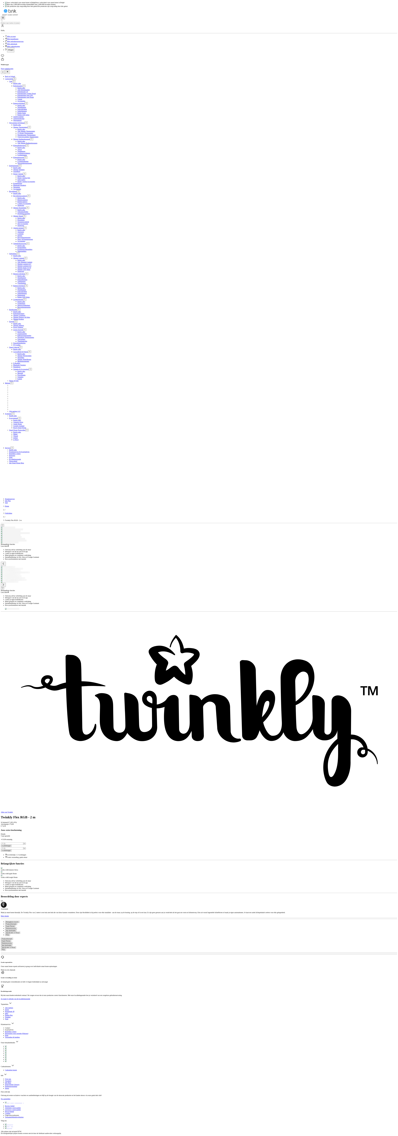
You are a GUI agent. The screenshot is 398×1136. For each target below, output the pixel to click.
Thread (15, 436)
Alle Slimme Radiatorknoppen (27, 143)
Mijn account (11, 36)
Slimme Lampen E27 (24, 264)
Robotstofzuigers (18, 313)
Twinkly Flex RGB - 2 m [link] (13, 520)
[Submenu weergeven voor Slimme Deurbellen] (27, 207)
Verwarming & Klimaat (16, 123)
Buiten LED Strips (23, 297)
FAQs (3, 949)
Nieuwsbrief (13, 461)
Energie (11, 321)
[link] (7, 506)
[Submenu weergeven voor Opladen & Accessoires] (30, 369)
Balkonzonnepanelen (24, 335)
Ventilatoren (21, 151)
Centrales (20, 234)
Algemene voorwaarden (13, 1108)
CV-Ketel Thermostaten (25, 133)
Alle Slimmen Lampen (24, 262)
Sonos (7, 1010)
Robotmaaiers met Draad (25, 97)
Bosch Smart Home (19, 428)
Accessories (21, 101)
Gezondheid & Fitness (20, 352)
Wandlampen (21, 107)
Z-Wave (16, 440)
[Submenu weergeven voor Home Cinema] (24, 173)
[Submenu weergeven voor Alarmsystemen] (25, 228)
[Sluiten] (7, 72)
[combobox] (10, 23)
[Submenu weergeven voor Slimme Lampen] (25, 258)
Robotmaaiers (17, 86)
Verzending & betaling (12, 1037)
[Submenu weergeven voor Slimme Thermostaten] (29, 127)
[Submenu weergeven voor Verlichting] (18, 253)
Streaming (16, 187)
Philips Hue (9, 1015)
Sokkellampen (22, 111)
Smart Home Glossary (12, 1084)
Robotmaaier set (22, 92)
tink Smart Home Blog (16, 463)
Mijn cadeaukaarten (13, 46)
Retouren (12, 455)
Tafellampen (21, 281)
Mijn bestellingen (12, 39)
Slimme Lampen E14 (24, 266)
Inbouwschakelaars (23, 305)
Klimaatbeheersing (19, 145)
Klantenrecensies (7, 943)
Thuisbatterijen (22, 341)
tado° (6, 1013)
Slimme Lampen (18, 258)
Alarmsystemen (18, 228)
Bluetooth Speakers (19, 185)
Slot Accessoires (22, 224)
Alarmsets (20, 232)
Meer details (5, 916)
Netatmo (8, 1017)
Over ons (8, 1079)
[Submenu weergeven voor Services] (12, 447)
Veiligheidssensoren (19, 244)
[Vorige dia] (3, 564)
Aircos (19, 149)
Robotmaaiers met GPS (25, 95)
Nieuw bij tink (14, 381)
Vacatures (8, 1081)
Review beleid (9, 1106)
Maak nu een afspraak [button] (8, 970)
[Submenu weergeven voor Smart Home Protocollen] (27, 430)
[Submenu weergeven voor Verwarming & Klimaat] (26, 122)
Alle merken (9, 1008)
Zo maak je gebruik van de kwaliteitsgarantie (15, 999)
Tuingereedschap (18, 118)
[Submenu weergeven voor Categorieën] (14, 78)
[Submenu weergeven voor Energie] (16, 321)
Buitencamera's (22, 202)
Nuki (6, 1019)
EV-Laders (16, 345)
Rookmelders (21, 247)
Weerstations (17, 120)
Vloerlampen (21, 283)
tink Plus (8, 501)
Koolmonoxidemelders (24, 249)
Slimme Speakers (19, 170)
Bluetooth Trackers (19, 365)
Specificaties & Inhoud (8, 947)
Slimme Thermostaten (20, 127)
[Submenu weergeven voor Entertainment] (20, 165)
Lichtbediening (18, 299)
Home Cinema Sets (23, 178)
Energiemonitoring (19, 343)
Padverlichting (22, 109)
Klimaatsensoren (18, 157)
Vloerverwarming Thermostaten (27, 137)
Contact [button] (7, 1028)
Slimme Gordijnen (19, 315)
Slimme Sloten (18, 216)
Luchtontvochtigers (23, 153)
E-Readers (16, 363)
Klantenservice (10, 499)
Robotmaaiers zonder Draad (26, 93)
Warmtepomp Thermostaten (26, 135)
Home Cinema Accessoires (26, 181)
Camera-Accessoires (24, 203)
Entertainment (13, 166)
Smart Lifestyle (14, 347)
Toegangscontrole (23, 222)
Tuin (10, 81)
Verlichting (12, 254)
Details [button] (3, 834)
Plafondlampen (22, 280)
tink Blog (8, 1083)
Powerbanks (21, 375)
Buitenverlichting (19, 103)
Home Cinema (18, 174)
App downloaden (7, 945)
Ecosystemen (13, 418)
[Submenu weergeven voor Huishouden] (18, 309)
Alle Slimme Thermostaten (26, 131)
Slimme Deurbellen (19, 208)
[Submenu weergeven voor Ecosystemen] (19, 418)
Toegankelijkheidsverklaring (14, 1117)
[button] (199, 38)
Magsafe (20, 373)
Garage (19, 99)
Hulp (10, 457)
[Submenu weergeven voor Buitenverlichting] (26, 103)
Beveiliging (13, 191)
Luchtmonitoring (22, 161)
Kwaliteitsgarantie (15, 459)
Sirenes (19, 236)
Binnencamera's (22, 200)
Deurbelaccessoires (23, 214)
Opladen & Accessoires (21, 369)
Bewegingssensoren (23, 237)
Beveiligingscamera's (20, 196)
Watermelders (21, 251)
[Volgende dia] (3, 585)
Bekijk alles (17, 83)
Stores (7, 1088)
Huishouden (13, 310)
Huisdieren (16, 367)
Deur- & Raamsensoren (25, 239)
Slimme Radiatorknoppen (21, 139)
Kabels (19, 379)
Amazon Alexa (18, 422)
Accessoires (17, 189)
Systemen (8, 414)
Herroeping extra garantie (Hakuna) (16, 1033)
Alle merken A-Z (14, 411)
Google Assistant (18, 426)
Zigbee (15, 438)
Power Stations (18, 327)
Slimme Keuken (18, 319)
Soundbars (16, 171)
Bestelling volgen (15, 454)
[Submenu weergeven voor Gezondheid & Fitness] (29, 351)
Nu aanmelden (5, 1099)
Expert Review (6, 941)
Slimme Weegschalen (24, 356)
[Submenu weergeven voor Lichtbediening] (24, 299)
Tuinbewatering (18, 117)
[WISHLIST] (199, 56)
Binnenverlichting (19, 274)
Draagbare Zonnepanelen (25, 337)
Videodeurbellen (22, 212)
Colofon (7, 1113)
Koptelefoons (17, 183)
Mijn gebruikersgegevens (15, 41)
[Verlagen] (2, 843)
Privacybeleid (9, 1111)
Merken (7, 383)
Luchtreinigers (22, 155)
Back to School (10, 76)
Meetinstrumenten (23, 361)
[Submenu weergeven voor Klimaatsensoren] (25, 157)
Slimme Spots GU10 (24, 268)
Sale (6, 503)
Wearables (20, 357)
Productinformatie (7, 939)
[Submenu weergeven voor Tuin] (13, 81)
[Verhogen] (24, 844)
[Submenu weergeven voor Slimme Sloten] (24, 216)
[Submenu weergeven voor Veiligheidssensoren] (28, 243)
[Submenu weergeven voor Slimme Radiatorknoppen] (31, 139)
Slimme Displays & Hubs (21, 317)
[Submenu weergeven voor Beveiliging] (18, 191)
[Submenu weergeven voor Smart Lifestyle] (20, 347)
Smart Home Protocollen (17, 430)
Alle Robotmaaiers (23, 90)
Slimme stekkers (18, 325)
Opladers (20, 377)
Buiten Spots (21, 113)
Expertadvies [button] (9, 1030)
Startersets (20, 205)
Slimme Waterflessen (24, 359)
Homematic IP (9, 1011)
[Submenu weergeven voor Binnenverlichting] (26, 273)
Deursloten (21, 220)
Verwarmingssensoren (24, 163)
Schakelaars (21, 303)
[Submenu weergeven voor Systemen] (13, 413)
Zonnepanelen (22, 334)
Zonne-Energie (18, 330)
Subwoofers (21, 180)
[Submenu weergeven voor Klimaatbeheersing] (27, 145)
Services (7, 448)
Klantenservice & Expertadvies (19, 452)
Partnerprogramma (11, 1086)
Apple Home (17, 424)
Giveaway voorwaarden (13, 1110)
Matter (15, 434)
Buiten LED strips (23, 115)
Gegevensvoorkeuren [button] (12, 1115)
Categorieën (9, 79)
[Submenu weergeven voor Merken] (11, 383)
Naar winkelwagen (7, 69)
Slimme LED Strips (23, 269)
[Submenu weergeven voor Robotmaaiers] (24, 85)
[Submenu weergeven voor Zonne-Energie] (24, 329)
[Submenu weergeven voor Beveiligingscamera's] (28, 195)
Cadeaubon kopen (11, 1070)
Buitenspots (21, 295)
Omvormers (21, 339)
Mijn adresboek (12, 44)
